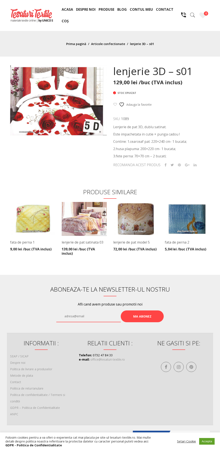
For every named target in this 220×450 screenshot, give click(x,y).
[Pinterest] (179, 165)
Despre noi (17, 363)
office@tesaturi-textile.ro (107, 359)
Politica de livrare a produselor (31, 369)
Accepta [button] (207, 441)
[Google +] (187, 165)
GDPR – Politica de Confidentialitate (35, 408)
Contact (15, 382)
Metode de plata (21, 375)
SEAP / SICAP (19, 356)
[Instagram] (179, 367)
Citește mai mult (84, 248)
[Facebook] (166, 165)
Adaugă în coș (31, 246)
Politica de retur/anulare (26, 388)
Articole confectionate (108, 44)
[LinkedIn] (195, 165)
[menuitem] (67, 9)
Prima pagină (76, 44)
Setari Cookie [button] (186, 441)
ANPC (14, 414)
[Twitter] (172, 165)
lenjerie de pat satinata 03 (82, 242)
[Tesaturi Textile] (31, 15)
